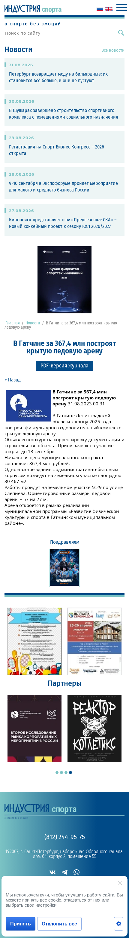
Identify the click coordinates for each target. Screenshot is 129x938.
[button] (64, 366)
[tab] (57, 772)
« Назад (12, 380)
